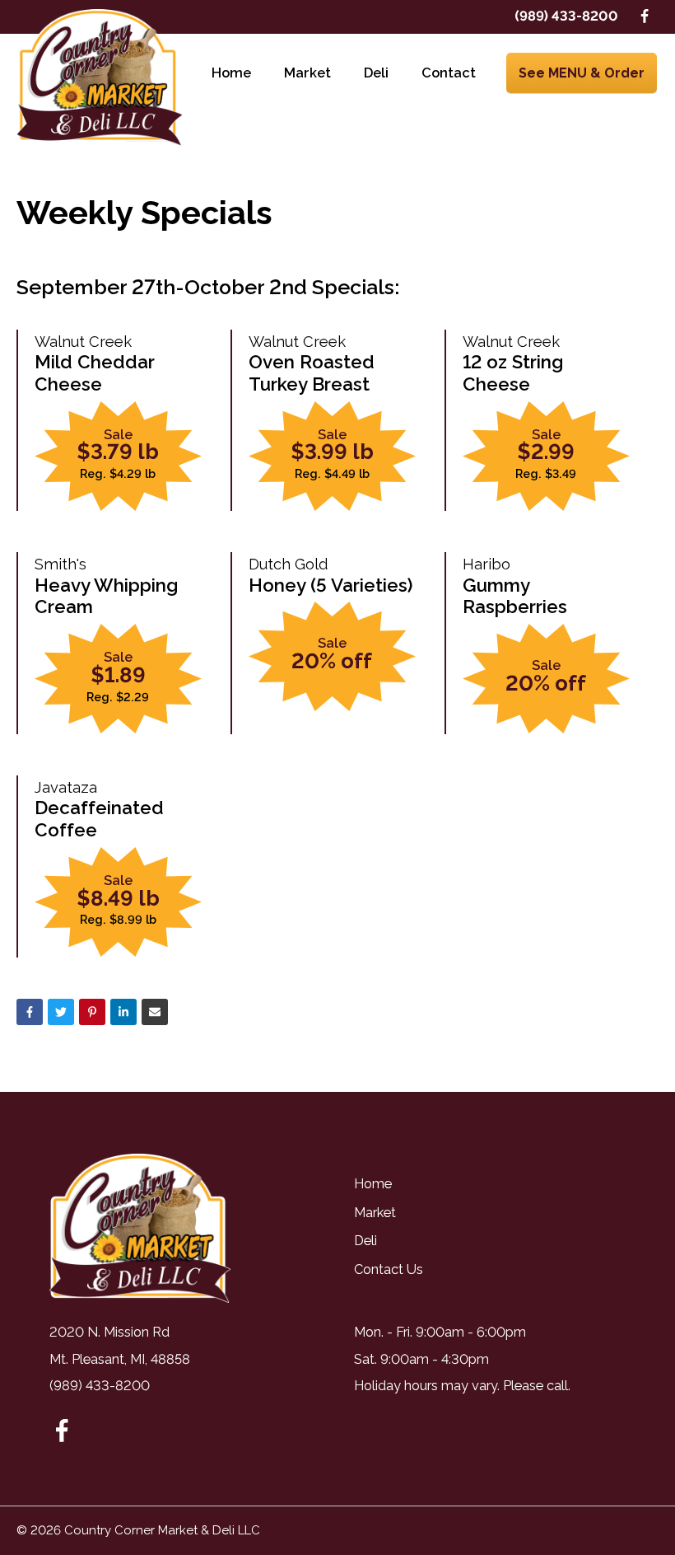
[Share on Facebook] (29, 1012)
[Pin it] (92, 1012)
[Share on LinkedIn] (123, 1012)
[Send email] (155, 1012)
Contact (448, 73)
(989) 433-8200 (566, 16)
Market (307, 73)
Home (231, 73)
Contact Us (388, 1269)
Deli (376, 73)
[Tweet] (61, 1012)
